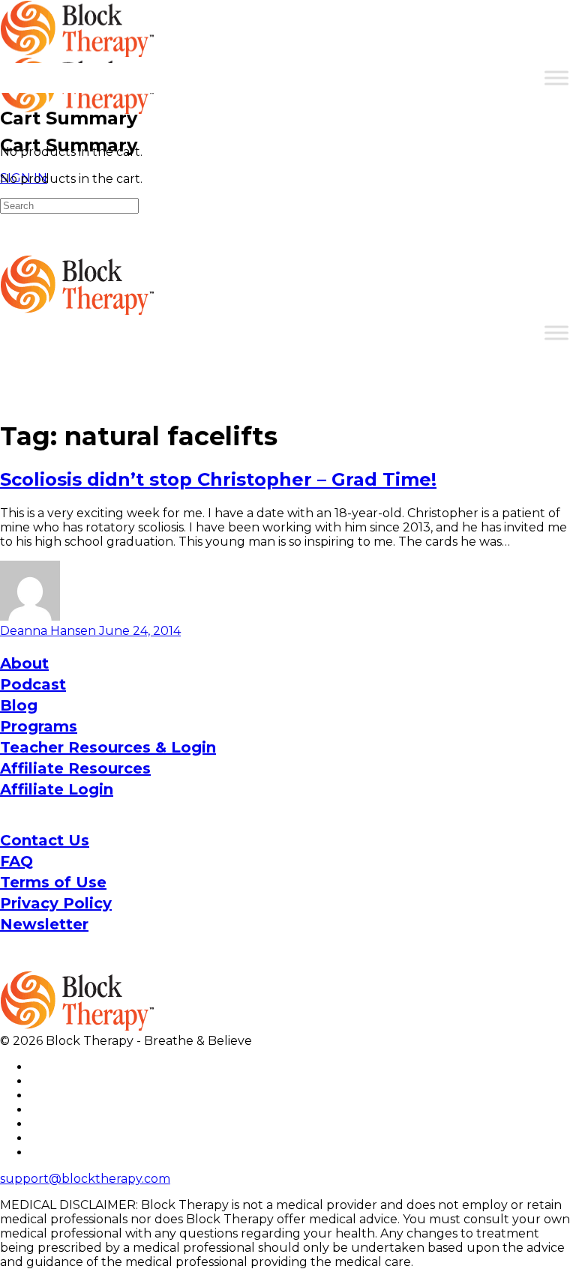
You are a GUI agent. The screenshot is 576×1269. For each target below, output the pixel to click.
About (24, 663)
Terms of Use (53, 882)
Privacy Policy (56, 903)
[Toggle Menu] (556, 77)
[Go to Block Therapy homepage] (79, 49)
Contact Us (44, 840)
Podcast (33, 684)
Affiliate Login (56, 789)
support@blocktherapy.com (85, 1179)
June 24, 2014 (140, 631)
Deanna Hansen (49, 631)
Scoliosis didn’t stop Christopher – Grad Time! (218, 479)
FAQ (16, 861)
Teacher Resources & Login (108, 747)
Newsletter (44, 924)
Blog (19, 705)
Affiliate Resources (75, 768)
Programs (38, 726)
